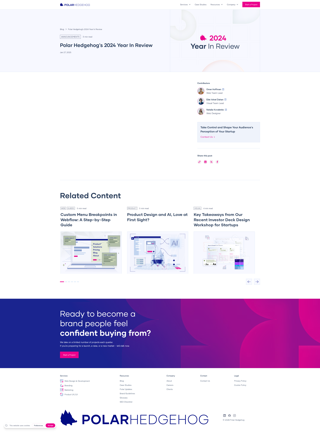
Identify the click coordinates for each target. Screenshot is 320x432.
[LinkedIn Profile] (223, 89)
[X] (211, 162)
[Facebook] (217, 162)
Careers (169, 385)
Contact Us (205, 381)
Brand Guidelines (127, 393)
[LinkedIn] (205, 162)
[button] (185, 4)
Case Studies (200, 4)
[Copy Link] (199, 162)
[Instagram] (234, 415)
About (169, 381)
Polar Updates (126, 389)
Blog (62, 29)
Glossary (124, 397)
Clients (169, 389)
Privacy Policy (240, 381)
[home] (75, 4)
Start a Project (251, 4)
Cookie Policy (240, 385)
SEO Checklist (126, 402)
